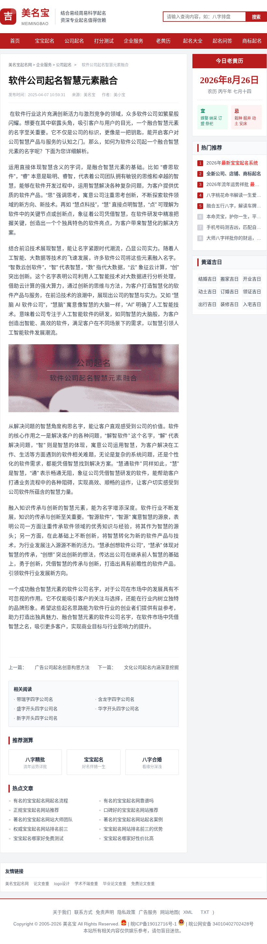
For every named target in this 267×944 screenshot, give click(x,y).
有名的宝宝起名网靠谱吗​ (126, 800)
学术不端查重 (86, 884)
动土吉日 (207, 291)
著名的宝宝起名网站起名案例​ (130, 819)
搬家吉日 (229, 279)
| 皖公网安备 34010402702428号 (220, 923)
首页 (15, 41)
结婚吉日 (207, 279)
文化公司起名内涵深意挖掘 (151, 667)
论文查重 (41, 884)
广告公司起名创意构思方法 (62, 667)
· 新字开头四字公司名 (36, 718)
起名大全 (193, 41)
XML (188, 912)
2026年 (232, 162)
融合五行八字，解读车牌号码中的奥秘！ (234, 205)
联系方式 (83, 912)
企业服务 (133, 41)
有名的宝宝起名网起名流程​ (38, 800)
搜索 (256, 17)
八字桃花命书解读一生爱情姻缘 (234, 195)
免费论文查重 (143, 884)
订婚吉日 (229, 291)
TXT (205, 912)
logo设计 (62, 884)
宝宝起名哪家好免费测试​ (36, 838)
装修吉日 (229, 304)
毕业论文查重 (114, 884)
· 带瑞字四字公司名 (33, 699)
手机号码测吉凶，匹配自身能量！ (234, 227)
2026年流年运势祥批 (234, 184)
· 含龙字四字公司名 (114, 699)
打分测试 (104, 41)
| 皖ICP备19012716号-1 (153, 923)
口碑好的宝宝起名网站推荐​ (128, 810)
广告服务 (148, 912)
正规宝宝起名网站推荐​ (34, 810)
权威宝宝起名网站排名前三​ (38, 829)
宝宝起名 (44, 41)
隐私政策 (126, 912)
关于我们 (62, 912)
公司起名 (74, 41)
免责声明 (105, 912)
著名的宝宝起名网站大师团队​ (41, 819)
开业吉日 (252, 279)
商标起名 (252, 41)
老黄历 (163, 41)
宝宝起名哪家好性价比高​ (126, 838)
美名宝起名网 (20, 65)
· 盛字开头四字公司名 (36, 708)
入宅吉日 (252, 304)
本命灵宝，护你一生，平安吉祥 (234, 216)
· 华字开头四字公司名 (117, 708)
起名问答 (222, 41)
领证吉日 (252, 291)
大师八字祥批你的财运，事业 (234, 238)
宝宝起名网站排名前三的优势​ (130, 829)
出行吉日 (207, 304)
